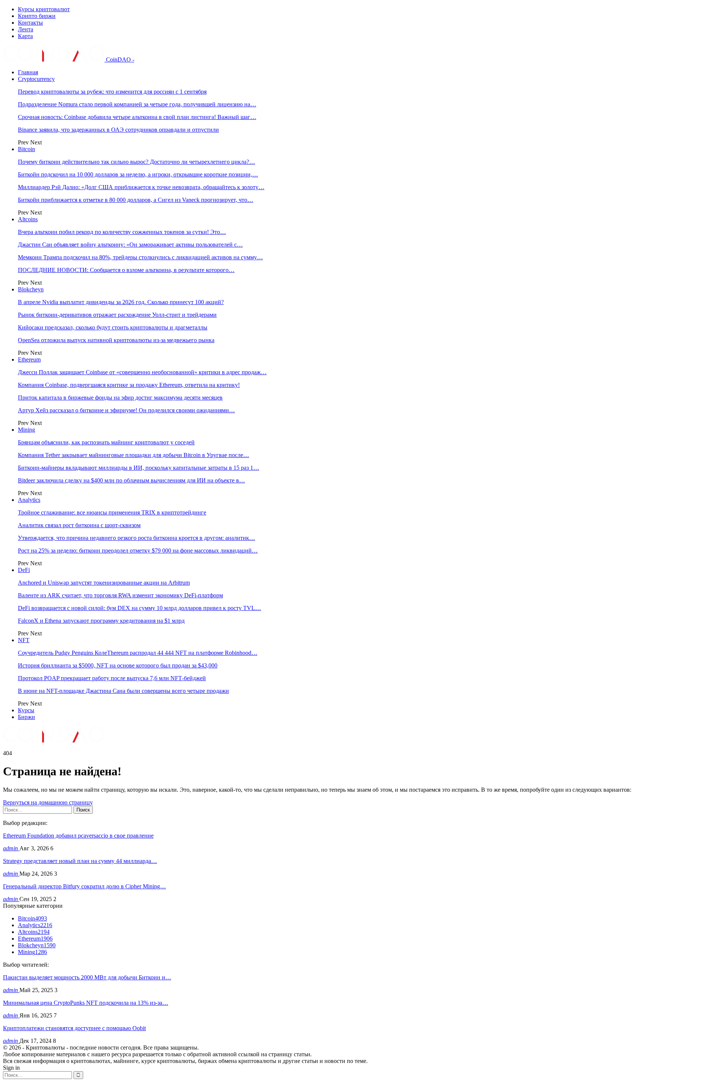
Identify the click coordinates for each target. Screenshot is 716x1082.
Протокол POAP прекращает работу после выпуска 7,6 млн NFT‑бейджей (112, 678)
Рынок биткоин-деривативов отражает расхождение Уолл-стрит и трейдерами (117, 315)
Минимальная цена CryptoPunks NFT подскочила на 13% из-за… (85, 1003)
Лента (25, 29)
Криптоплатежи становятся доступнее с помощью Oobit (74, 1028)
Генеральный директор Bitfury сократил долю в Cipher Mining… (84, 886)
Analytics (29, 500)
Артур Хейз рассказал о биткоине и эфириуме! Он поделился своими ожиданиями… (126, 410)
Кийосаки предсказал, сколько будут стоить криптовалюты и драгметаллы (112, 327)
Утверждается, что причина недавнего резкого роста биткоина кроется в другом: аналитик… (136, 538)
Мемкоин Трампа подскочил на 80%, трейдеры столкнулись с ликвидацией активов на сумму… (140, 257)
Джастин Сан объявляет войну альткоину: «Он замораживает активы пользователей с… (130, 244)
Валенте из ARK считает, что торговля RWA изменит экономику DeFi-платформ (120, 595)
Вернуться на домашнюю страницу (48, 802)
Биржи (26, 717)
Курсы (26, 710)
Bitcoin (26, 149)
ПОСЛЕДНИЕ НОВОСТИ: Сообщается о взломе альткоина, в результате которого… (126, 270)
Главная (28, 72)
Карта (25, 36)
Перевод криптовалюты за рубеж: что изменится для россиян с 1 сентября (112, 91)
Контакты (30, 22)
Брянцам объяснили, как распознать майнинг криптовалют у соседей (106, 442)
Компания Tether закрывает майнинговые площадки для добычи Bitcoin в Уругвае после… (133, 455)
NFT (23, 640)
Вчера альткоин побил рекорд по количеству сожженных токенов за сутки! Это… (122, 232)
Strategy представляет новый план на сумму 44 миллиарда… (80, 861)
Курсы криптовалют (44, 9)
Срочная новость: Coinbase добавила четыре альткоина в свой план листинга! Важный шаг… (137, 117)
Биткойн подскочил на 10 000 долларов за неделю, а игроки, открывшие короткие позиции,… (138, 174)
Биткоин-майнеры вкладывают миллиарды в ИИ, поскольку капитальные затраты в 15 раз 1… (138, 468)
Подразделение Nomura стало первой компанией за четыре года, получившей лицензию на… (137, 104)
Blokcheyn (31, 289)
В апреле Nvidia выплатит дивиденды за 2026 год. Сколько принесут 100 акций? (121, 302)
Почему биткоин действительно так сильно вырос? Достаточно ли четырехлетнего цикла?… (136, 162)
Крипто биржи (37, 16)
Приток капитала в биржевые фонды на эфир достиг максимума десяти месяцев (120, 397)
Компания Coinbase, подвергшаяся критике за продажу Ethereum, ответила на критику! (129, 385)
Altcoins (28, 219)
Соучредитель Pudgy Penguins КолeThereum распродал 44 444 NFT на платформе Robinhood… (137, 653)
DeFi (24, 570)
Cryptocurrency (36, 79)
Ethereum (29, 359)
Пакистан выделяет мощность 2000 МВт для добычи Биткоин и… (87, 977)
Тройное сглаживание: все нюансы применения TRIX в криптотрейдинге (112, 512)
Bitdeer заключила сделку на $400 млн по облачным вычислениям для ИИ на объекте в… (131, 480)
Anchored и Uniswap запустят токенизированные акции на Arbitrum (104, 582)
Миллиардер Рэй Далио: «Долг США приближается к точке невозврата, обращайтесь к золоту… (141, 187)
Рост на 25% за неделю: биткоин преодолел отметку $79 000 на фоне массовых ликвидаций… (138, 550)
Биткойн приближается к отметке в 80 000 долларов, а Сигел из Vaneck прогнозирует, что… (135, 200)
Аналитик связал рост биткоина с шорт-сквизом (79, 525)
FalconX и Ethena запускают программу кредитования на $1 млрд (101, 620)
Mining (26, 429)
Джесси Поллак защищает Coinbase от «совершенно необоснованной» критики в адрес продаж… (142, 372)
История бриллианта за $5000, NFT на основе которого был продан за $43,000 (117, 665)
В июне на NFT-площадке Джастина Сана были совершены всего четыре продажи (123, 691)
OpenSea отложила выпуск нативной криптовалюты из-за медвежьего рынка (116, 340)
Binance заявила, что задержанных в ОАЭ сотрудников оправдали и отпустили (118, 129)
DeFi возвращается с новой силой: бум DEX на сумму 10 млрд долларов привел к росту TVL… (139, 608)
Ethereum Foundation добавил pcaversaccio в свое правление (78, 835)
